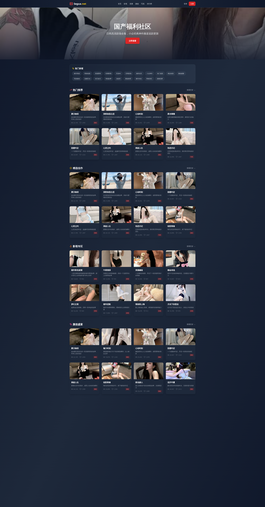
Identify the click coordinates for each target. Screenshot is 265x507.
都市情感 (77, 73)
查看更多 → (191, 90)
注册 (192, 4)
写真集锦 (77, 79)
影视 (125, 4)
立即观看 (132, 40)
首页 (119, 4)
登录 (185, 4)
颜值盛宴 (181, 73)
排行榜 (149, 4)
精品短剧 (171, 73)
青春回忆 (149, 79)
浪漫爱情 (98, 73)
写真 (143, 4)
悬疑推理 (128, 79)
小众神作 (149, 73)
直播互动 (87, 79)
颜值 (137, 4)
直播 (131, 4)
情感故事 (108, 79)
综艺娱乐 (98, 79)
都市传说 (139, 79)
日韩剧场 (128, 73)
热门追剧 (160, 73)
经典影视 (108, 73)
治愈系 (118, 79)
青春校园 (87, 73)
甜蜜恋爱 (160, 79)
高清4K (118, 73)
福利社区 (139, 73)
